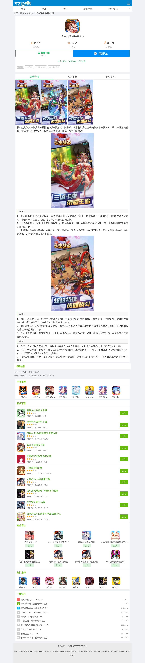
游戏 (44, 8)
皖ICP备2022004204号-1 (77, 646)
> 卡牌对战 (29, 13)
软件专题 (113, 8)
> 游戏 (21, 13)
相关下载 (72, 76)
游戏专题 (87, 8)
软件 (65, 8)
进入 (124, 413)
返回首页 (61, 646)
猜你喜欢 (110, 76)
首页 (23, 8)
